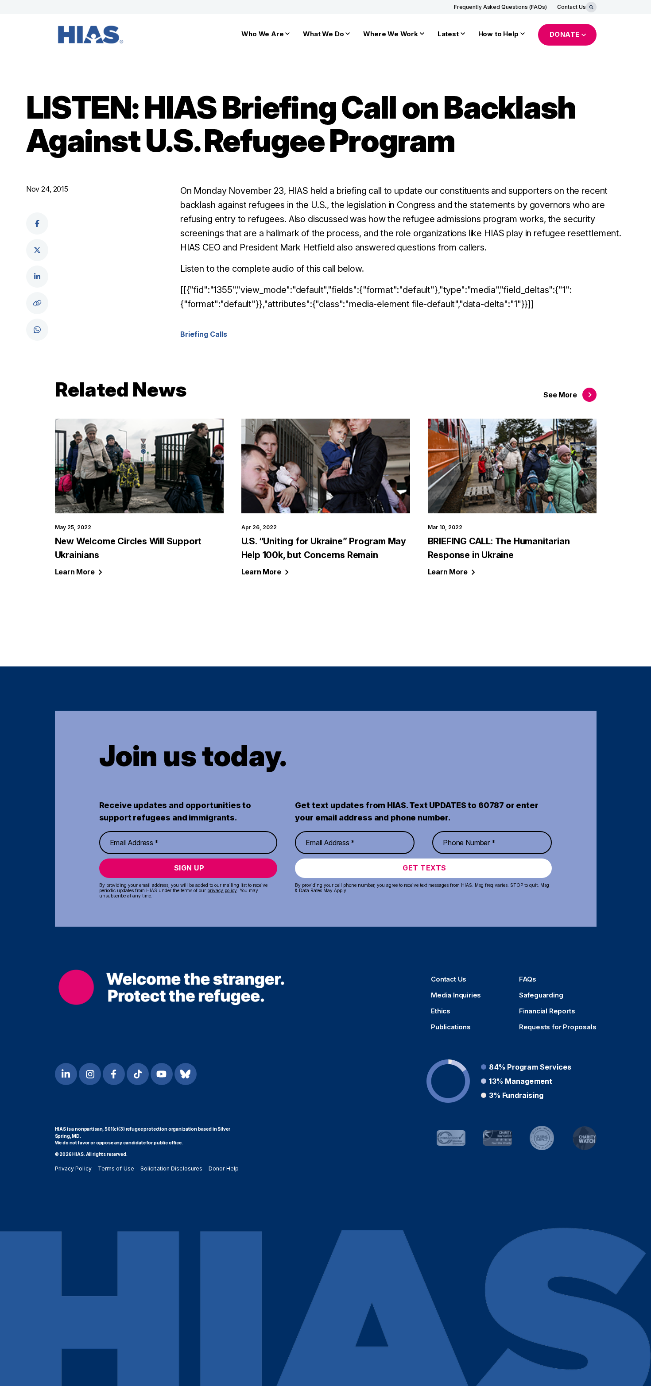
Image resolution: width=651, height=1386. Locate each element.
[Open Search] (591, 7)
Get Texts (424, 867)
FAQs (527, 979)
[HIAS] (171, 987)
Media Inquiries (456, 995)
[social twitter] (37, 250)
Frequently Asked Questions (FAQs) (500, 7)
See (560, 394)
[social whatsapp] (37, 330)
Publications (451, 1027)
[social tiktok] (138, 1074)
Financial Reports (547, 1011)
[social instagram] (90, 1074)
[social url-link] (37, 303)
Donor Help (224, 1168)
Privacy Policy (73, 1168)
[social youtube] (162, 1074)
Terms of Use (116, 1168)
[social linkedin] (37, 277)
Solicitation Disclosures (171, 1168)
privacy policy (222, 890)
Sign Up (189, 867)
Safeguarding (541, 995)
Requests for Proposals (558, 1027)
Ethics (440, 1011)
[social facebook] (37, 223)
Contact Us (571, 7)
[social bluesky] (185, 1074)
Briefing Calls (203, 334)
